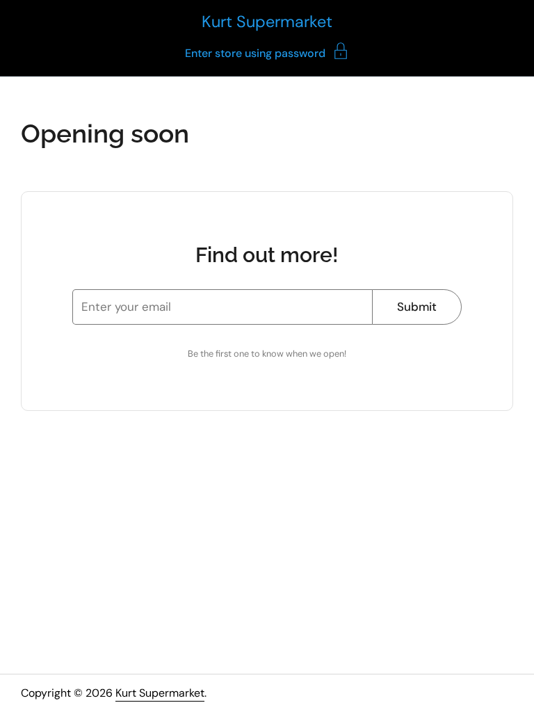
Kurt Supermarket (267, 21)
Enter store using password (255, 52)
